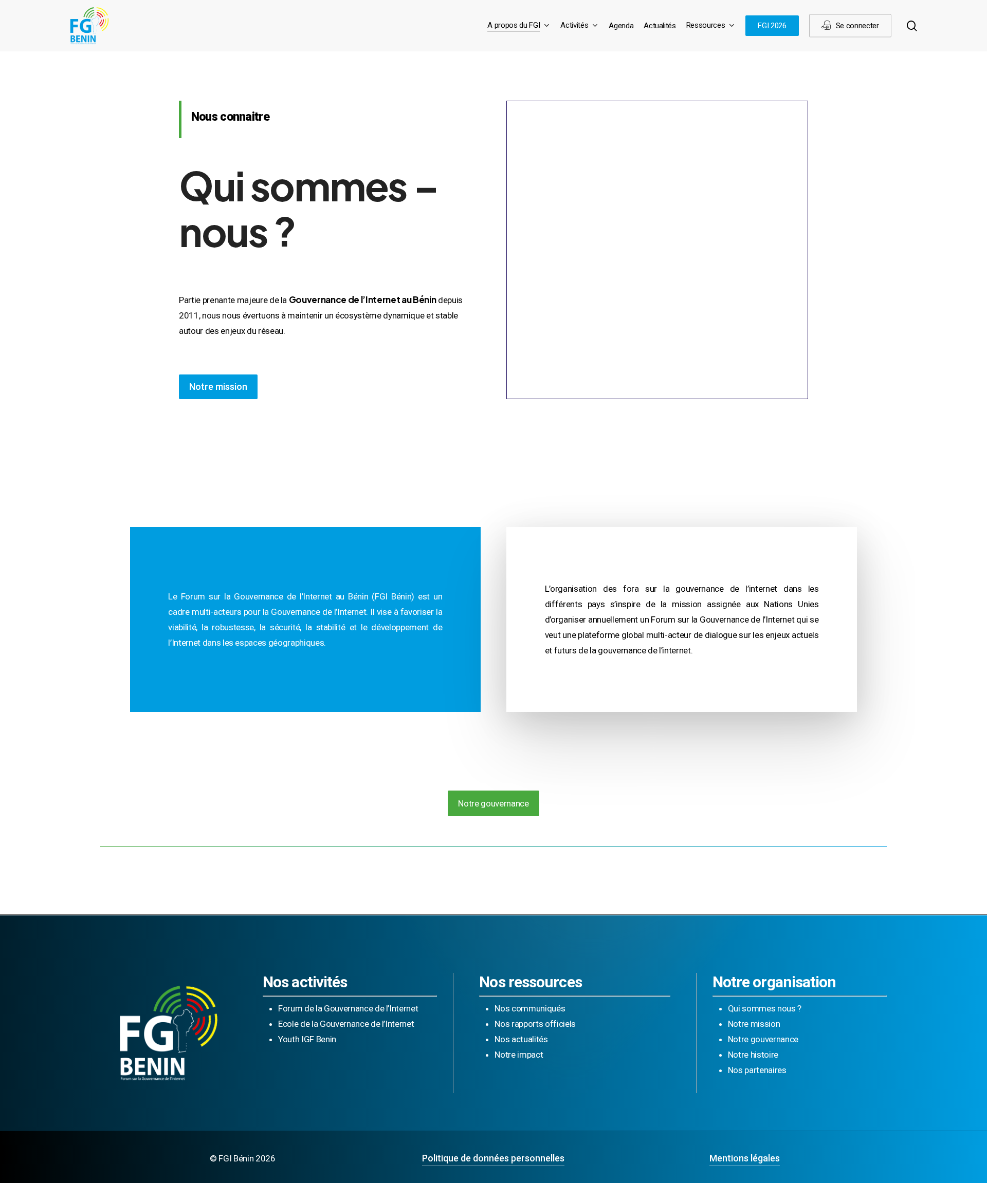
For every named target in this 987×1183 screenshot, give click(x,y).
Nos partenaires (757, 1070)
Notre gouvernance (763, 1039)
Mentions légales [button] (744, 1158)
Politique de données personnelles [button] (493, 1158)
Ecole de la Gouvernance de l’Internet (346, 1024)
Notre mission (754, 1024)
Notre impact (519, 1054)
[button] (218, 387)
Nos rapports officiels (535, 1024)
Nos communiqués (530, 1008)
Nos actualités (521, 1039)
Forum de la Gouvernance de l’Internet (348, 1008)
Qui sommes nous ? (764, 1008)
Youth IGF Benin (307, 1039)
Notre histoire (753, 1054)
